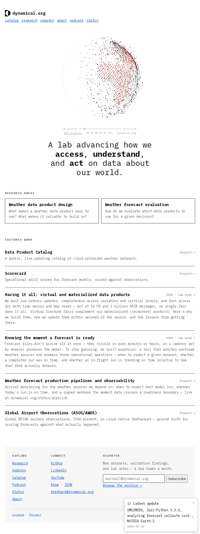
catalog (12, 20)
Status (18, 492)
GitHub (56, 463)
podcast (76, 20)
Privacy (35, 514)
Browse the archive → (122, 485)
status (92, 20)
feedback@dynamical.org (72, 492)
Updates (19, 470)
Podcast (19, 485)
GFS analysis (73, 133)
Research (20, 463)
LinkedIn (58, 470)
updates (47, 20)
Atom (55, 485)
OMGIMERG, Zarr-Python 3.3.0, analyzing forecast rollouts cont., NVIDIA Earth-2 (160, 515)
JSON (68, 485)
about (62, 20)
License (18, 514)
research (29, 20)
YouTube (57, 477)
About (17, 499)
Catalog (19, 477)
